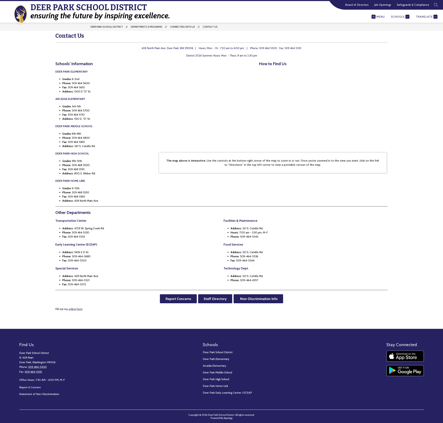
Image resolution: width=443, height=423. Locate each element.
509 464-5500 (37, 367)
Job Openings (382, 4)
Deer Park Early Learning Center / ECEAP (227, 392)
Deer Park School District (107, 26)
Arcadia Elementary (214, 365)
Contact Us (210, 26)
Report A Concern (30, 387)
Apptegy (228, 418)
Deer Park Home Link (215, 386)
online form (75, 309)
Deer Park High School (216, 379)
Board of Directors (357, 4)
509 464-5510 (33, 371)
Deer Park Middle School (217, 372)
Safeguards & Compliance (413, 4)
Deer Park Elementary (216, 359)
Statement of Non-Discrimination (39, 394)
